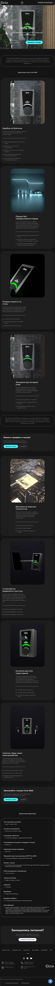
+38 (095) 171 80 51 (28, 962)
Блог (28, 953)
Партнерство (26, 950)
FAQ (51, 950)
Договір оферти (25, 983)
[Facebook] (27, 958)
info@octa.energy (9, 967)
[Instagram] (24, 958)
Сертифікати (44, 950)
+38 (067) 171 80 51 (28, 963)
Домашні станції (6, 950)
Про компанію (35, 950)
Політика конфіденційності (11, 983)
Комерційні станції (16, 950)
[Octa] (4, 2)
